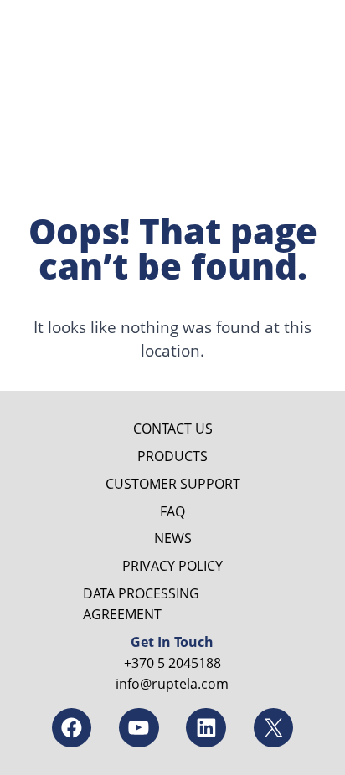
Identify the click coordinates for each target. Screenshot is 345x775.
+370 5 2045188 (172, 662)
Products (172, 455)
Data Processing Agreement (141, 603)
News (173, 537)
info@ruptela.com (172, 683)
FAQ (172, 511)
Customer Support (173, 483)
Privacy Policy (172, 565)
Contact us (173, 428)
